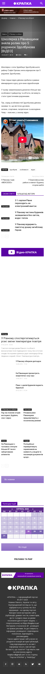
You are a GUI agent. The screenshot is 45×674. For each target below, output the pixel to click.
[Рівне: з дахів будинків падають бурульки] (7, 388)
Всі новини (9, 479)
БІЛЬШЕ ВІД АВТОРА (26, 194)
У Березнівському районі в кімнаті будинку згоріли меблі (33, 182)
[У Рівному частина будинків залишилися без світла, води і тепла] (7, 215)
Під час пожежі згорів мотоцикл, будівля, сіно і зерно (10, 415)
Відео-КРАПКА (26, 252)
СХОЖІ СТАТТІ (8, 194)
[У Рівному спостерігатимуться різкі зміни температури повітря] (22, 319)
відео (33, 170)
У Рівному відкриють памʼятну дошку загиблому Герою (29, 227)
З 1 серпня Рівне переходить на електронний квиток (25, 203)
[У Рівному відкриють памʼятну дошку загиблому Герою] (7, 227)
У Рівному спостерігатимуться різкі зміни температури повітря (21, 340)
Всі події (22, 547)
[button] (41, 3)
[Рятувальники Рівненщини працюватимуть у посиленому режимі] (34, 404)
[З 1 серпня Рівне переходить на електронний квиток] (7, 203)
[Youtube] (39, 664)
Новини (4, 34)
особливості (24, 170)
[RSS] (25, 664)
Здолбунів (13, 170)
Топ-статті (5, 206)
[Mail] (19, 664)
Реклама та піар (23, 559)
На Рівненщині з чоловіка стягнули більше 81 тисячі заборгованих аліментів (9, 449)
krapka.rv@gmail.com (16, 654)
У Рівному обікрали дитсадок (28, 361)
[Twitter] (32, 664)
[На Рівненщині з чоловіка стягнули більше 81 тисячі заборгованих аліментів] (11, 435)
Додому (4, 18)
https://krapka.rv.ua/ (31, 623)
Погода (4, 334)
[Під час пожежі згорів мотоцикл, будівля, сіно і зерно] (11, 404)
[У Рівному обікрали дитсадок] (7, 364)
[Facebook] (5, 664)
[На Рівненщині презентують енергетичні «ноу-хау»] (7, 376)
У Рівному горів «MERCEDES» (7, 181)
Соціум (26, 441)
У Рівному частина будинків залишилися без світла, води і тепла (29, 215)
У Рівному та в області (15, 34)
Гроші (4, 441)
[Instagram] (12, 664)
